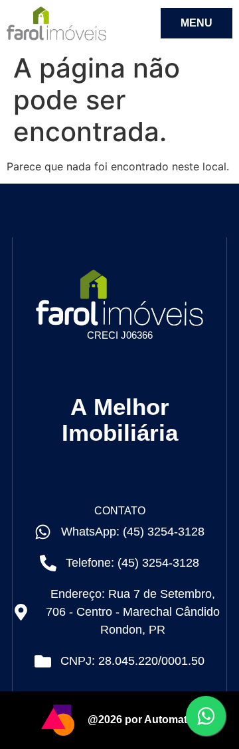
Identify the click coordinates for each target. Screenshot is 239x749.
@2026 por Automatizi (143, 719)
